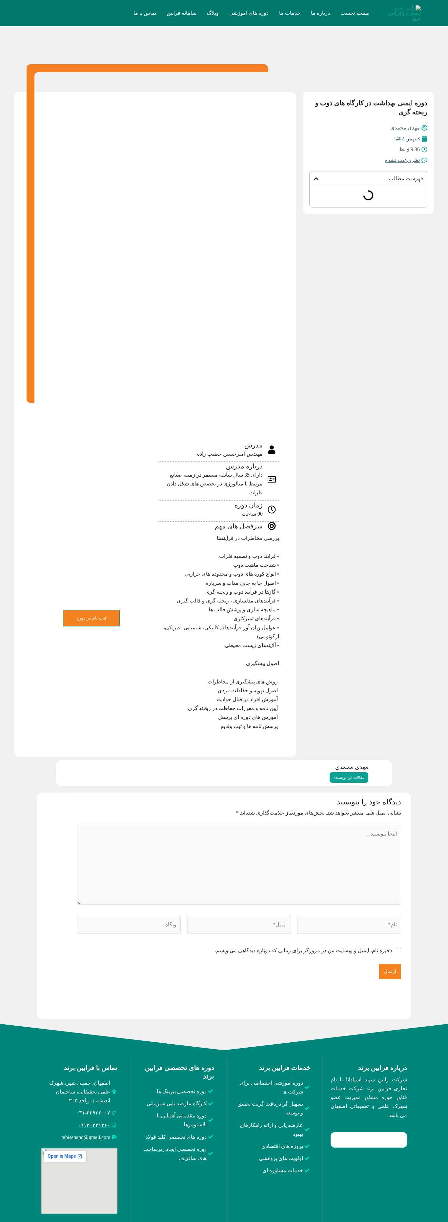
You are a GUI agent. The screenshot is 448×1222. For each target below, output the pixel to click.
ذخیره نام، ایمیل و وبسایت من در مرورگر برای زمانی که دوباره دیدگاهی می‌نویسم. (303, 950)
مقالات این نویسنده (349, 777)
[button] (316, 178)
